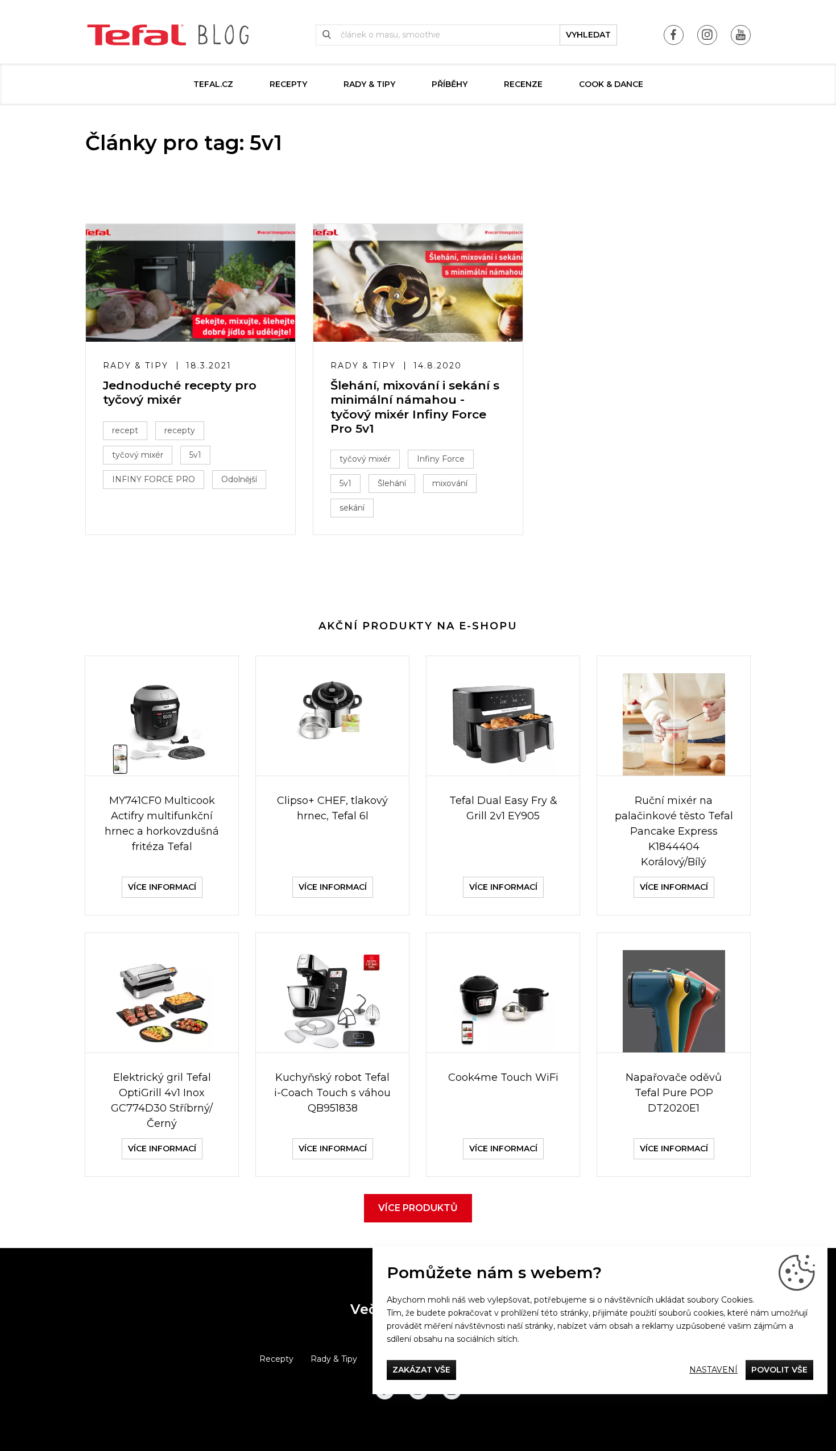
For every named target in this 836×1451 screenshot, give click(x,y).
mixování (449, 483)
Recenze (523, 84)
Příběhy (449, 84)
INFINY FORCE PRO (153, 479)
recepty (179, 430)
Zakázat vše (421, 1370)
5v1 (195, 455)
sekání (352, 508)
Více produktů (418, 1208)
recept (125, 430)
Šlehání (392, 483)
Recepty (288, 84)
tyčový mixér (137, 455)
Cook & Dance (611, 84)
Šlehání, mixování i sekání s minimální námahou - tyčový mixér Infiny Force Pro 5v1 (414, 407)
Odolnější (239, 479)
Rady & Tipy (369, 84)
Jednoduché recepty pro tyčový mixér (179, 392)
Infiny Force (441, 459)
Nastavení (713, 1370)
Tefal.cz (213, 84)
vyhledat (588, 35)
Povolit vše (779, 1370)
